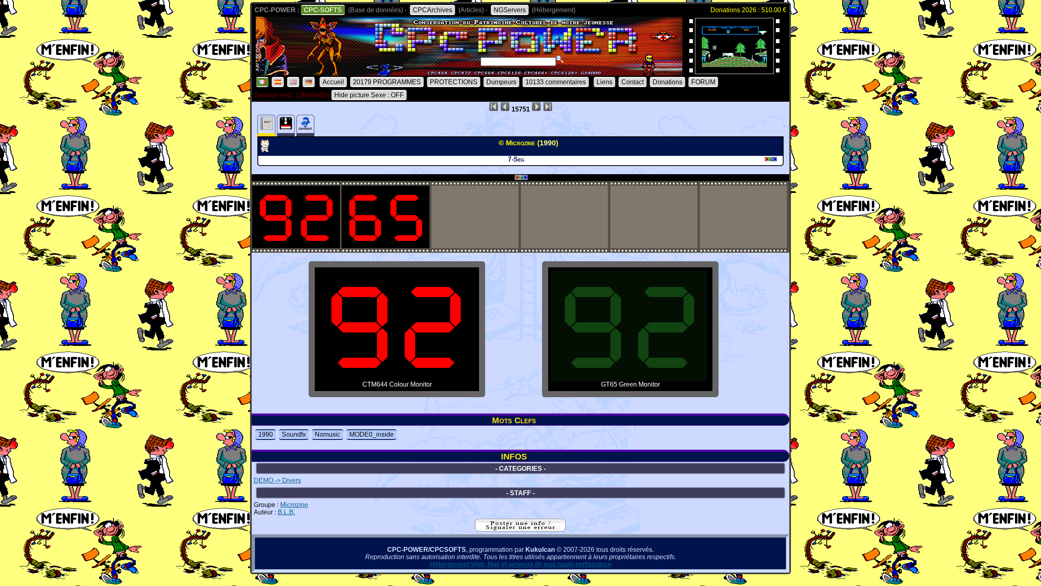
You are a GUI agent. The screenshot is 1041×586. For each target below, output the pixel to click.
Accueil (333, 82)
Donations (667, 82)
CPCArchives (432, 10)
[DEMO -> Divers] (267, 150)
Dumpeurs (501, 82)
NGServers (510, 10)
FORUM (703, 82)
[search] (560, 59)
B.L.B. (286, 512)
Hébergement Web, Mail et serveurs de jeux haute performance (521, 564)
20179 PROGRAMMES (387, 82)
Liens (604, 82)
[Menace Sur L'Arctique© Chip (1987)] (734, 71)
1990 (265, 434)
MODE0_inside (371, 434)
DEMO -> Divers (277, 480)
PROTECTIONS (453, 82)
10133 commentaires (555, 82)
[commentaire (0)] (305, 125)
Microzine (294, 504)
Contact (632, 82)
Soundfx (294, 434)
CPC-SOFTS (323, 10)
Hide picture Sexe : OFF (369, 95)
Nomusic (327, 434)
